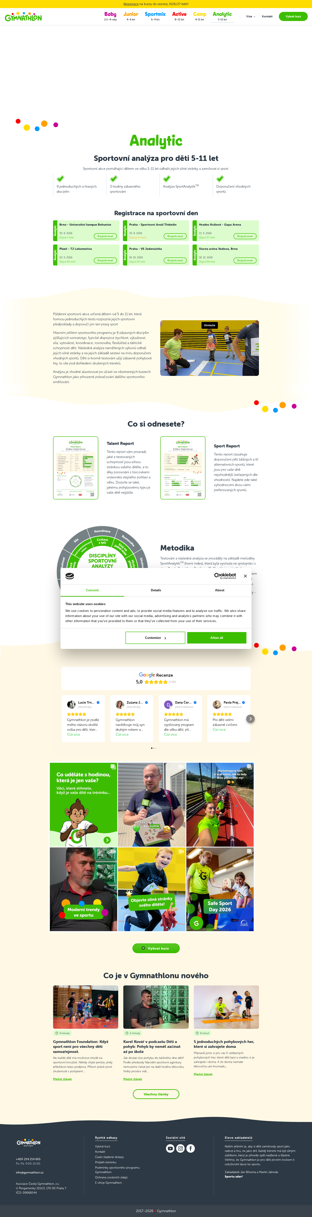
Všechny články (156, 1094)
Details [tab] (156, 590)
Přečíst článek (62, 1079)
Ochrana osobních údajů (111, 1177)
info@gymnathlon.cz (30, 1172)
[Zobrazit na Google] (71, 704)
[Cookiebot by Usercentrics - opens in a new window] (217, 576)
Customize (153, 637)
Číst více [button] (73, 734)
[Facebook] (190, 1148)
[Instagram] (180, 1148)
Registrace (131, 4)
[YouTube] (170, 1148)
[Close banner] (245, 576)
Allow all (216, 637)
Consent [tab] (92, 590)
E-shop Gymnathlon (108, 1182)
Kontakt (100, 1151)
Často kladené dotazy (109, 1157)
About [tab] (219, 590)
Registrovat (105, 236)
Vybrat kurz (158, 948)
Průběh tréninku (105, 1162)
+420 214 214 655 (28, 1159)
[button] (61, 719)
